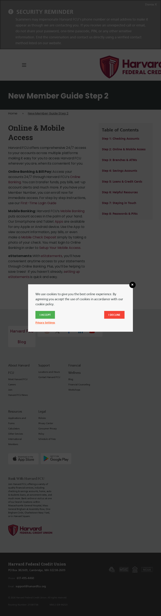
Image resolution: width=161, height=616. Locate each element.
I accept (45, 314)
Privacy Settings (45, 322)
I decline (114, 314)
